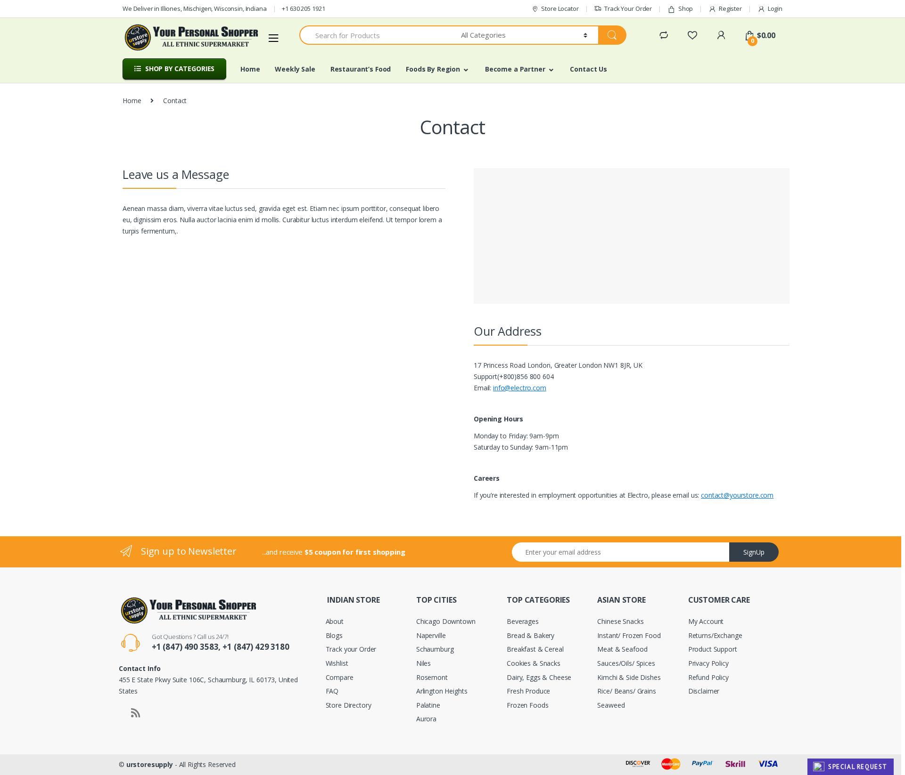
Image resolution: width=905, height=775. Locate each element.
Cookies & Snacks (533, 663)
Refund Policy (708, 677)
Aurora (426, 718)
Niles (423, 663)
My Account (706, 621)
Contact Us (588, 69)
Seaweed (611, 705)
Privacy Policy (708, 663)
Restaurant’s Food (360, 69)
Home (250, 69)
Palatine (428, 705)
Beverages (523, 621)
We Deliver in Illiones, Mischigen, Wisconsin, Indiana (195, 8)
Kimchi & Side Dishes (628, 677)
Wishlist (337, 663)
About (335, 621)
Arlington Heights (442, 690)
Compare (340, 677)
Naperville (431, 635)
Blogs (334, 635)
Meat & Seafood (622, 649)
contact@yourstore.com (737, 495)
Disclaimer (704, 690)
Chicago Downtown (446, 621)
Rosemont (432, 677)
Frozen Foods (527, 705)
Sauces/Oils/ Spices (626, 663)
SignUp (754, 552)
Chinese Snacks (620, 621)
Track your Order (351, 649)
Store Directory (348, 705)
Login (775, 8)
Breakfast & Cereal (535, 649)
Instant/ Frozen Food (628, 635)
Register (730, 8)
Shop (685, 8)
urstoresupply (149, 764)
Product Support (712, 649)
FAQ (332, 690)
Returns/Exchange (715, 635)
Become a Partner (515, 69)
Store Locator (559, 8)
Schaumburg (435, 649)
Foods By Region (433, 69)
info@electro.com (519, 387)
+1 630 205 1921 (303, 8)
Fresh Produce (528, 690)
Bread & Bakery (530, 635)
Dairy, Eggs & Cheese (539, 677)
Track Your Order (628, 8)
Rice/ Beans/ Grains (626, 690)
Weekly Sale (295, 69)
